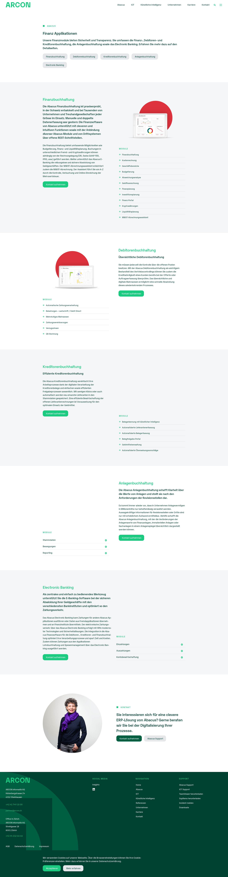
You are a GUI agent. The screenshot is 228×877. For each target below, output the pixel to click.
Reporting (47, 552)
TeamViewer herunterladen (191, 793)
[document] (114, 863)
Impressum (44, 846)
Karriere (191, 4)
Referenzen (141, 803)
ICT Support (184, 789)
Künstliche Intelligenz (151, 4)
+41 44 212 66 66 (14, 835)
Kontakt (205, 4)
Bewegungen (49, 546)
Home (138, 784)
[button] (220, 4)
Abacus (121, 4)
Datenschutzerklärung (24, 846)
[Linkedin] (93, 789)
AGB (8, 846)
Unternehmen (174, 4)
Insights (95, 784)
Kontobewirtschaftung (127, 656)
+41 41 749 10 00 (14, 804)
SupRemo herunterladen (190, 798)
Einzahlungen (122, 644)
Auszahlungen (123, 650)
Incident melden (186, 803)
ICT (132, 4)
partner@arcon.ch (14, 810)
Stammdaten (49, 539)
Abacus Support (186, 784)
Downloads (184, 807)
